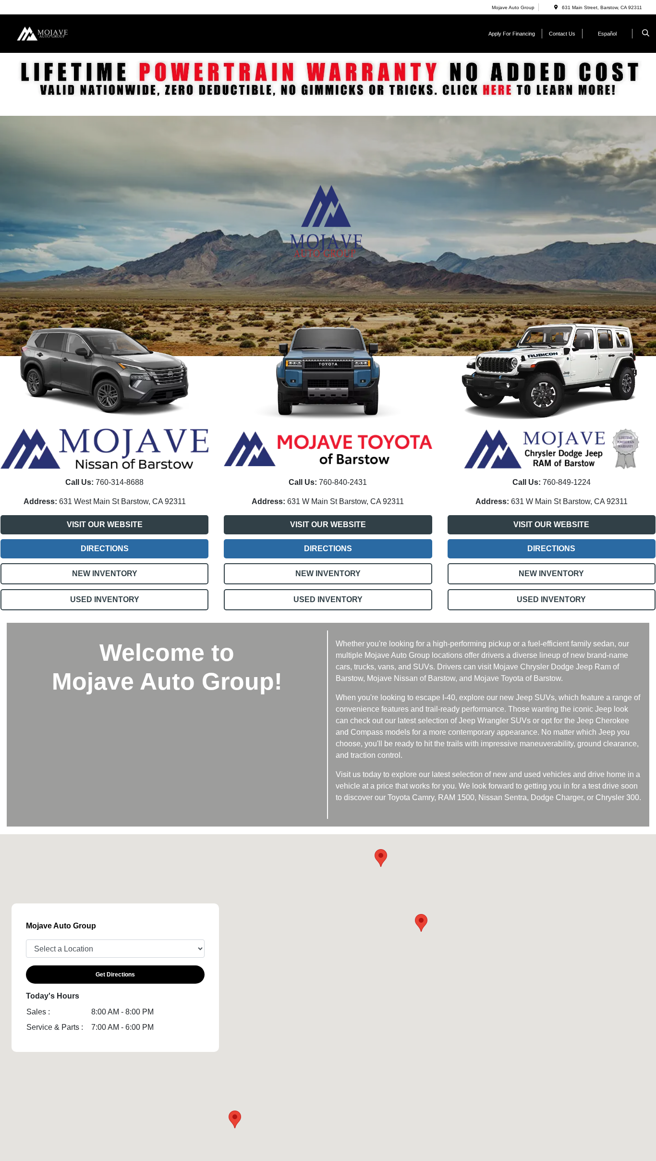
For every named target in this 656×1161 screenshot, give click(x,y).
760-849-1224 (566, 482)
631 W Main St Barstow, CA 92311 (344, 501)
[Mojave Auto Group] (57, 33)
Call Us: (79, 482)
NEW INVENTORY (104, 573)
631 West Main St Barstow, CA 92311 (121, 501)
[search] (645, 33)
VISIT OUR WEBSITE (105, 524)
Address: (40, 501)
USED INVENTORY (104, 599)
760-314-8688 (119, 482)
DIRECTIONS (105, 548)
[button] (235, 1119)
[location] (556, 7)
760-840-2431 (342, 482)
